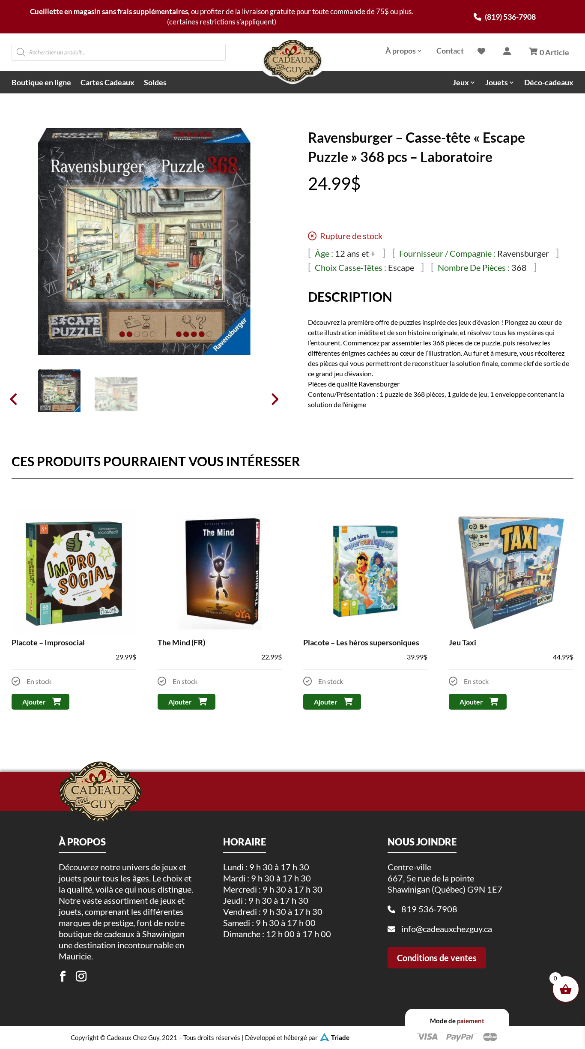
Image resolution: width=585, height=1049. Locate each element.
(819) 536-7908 (510, 16)
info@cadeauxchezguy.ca (446, 928)
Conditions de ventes (437, 958)
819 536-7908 (429, 909)
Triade (340, 1037)
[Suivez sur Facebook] (63, 976)
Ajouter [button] (34, 702)
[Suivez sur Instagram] (81, 976)
